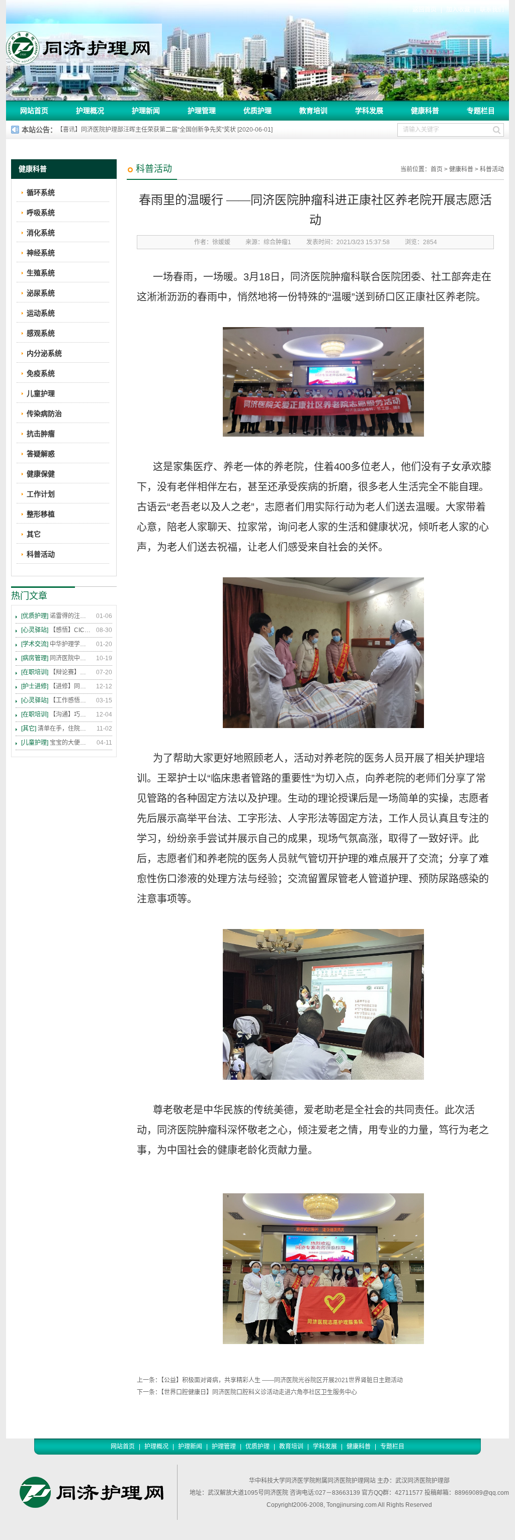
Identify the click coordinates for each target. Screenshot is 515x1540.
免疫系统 (41, 373)
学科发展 (369, 111)
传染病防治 (44, 413)
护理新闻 (146, 111)
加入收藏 (458, 9)
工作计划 (41, 494)
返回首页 (424, 9)
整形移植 (41, 514)
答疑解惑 (41, 454)
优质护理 (257, 111)
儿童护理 (41, 393)
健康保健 (41, 474)
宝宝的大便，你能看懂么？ (56, 742)
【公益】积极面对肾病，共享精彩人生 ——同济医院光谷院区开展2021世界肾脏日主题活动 (282, 1380)
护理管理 (202, 111)
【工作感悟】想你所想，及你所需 (56, 700)
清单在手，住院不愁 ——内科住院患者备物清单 (56, 728)
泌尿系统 (41, 293)
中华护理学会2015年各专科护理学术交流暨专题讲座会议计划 (56, 644)
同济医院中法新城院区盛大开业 (56, 658)
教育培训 (313, 111)
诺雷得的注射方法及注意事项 (56, 616)
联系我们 (492, 9)
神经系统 (41, 253)
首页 (437, 169)
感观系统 (41, 333)
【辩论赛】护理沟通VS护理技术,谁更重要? (56, 672)
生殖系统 (41, 273)
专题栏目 (481, 111)
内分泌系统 (44, 353)
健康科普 (425, 111)
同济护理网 (84, 45)
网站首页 (34, 111)
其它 (34, 534)
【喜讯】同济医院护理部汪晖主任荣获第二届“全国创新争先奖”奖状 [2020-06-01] (165, 129)
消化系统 (41, 233)
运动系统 (41, 313)
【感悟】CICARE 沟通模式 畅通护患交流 (56, 630)
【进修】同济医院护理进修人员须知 (56, 686)
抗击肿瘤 (41, 434)
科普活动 (492, 169)
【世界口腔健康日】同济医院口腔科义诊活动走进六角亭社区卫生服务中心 (259, 1392)
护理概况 (90, 111)
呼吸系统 (41, 213)
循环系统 (41, 192)
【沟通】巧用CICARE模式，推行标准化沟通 (56, 714)
